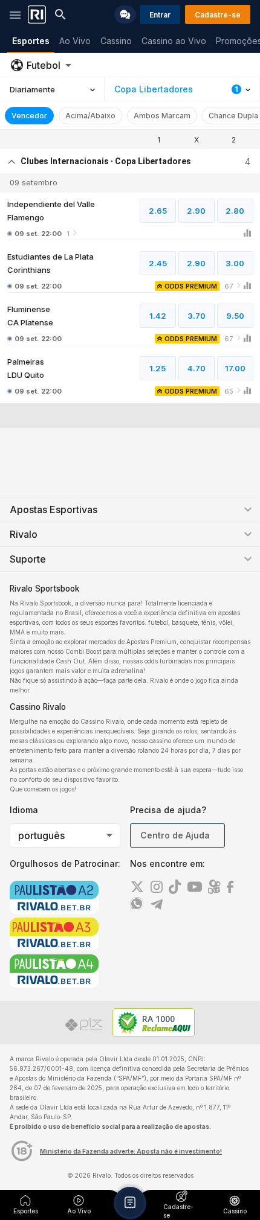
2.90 (196, 211)
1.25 (157, 368)
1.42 (157, 316)
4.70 (196, 368)
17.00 (235, 368)
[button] (130, 1203)
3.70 (196, 316)
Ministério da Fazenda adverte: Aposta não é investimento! (131, 1151)
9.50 (235, 316)
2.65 (158, 211)
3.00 (235, 263)
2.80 (235, 211)
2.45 (158, 263)
